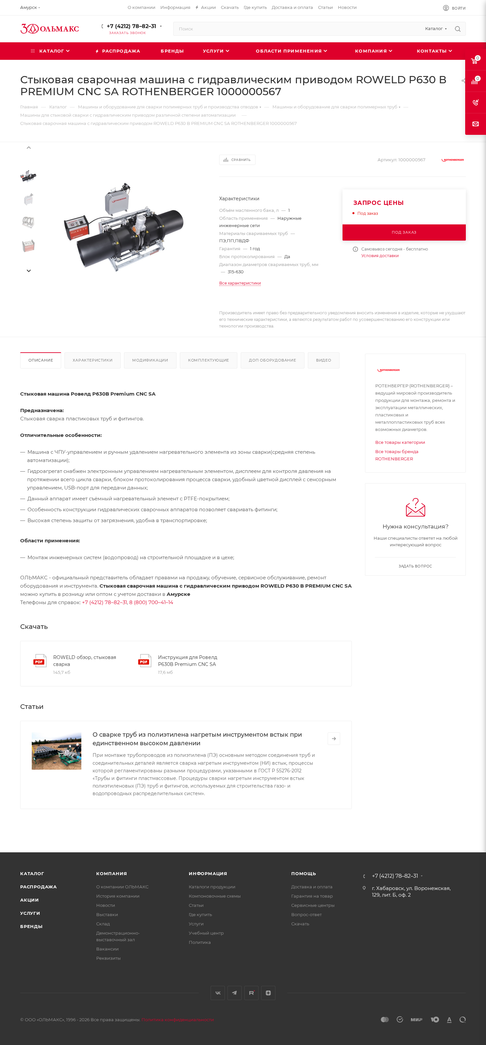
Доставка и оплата (312, 886)
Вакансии (107, 948)
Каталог (32, 873)
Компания (111, 873)
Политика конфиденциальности (178, 1019)
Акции (29, 900)
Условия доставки (380, 255)
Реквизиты (108, 958)
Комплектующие (208, 360)
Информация (208, 873)
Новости (105, 905)
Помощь (303, 873)
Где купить (200, 914)
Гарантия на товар (312, 896)
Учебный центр (206, 933)
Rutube (251, 993)
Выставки (107, 914)
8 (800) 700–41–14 (151, 602)
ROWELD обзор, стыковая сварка (84, 660)
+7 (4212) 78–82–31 (131, 26)
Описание (40, 360)
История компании (118, 896)
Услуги (30, 913)
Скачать (300, 923)
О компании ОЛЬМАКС (122, 886)
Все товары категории (400, 442)
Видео (323, 360)
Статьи (196, 905)
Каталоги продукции (212, 886)
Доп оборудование (272, 360)
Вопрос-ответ (306, 914)
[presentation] (28, 147)
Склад (103, 923)
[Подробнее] (334, 738)
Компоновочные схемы (215, 896)
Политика (200, 942)
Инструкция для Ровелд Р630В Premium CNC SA (187, 660)
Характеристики (92, 360)
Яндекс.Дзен (268, 993)
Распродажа (38, 886)
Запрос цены (378, 202)
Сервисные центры (313, 905)
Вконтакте (218, 993)
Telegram (234, 993)
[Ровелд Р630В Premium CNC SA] (124, 227)
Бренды (31, 926)
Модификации (150, 360)
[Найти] (458, 29)
